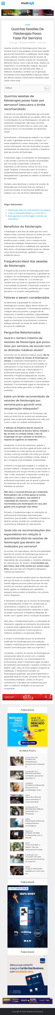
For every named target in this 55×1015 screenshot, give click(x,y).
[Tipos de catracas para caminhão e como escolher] (17, 799)
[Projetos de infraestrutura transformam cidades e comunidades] (17, 761)
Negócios (29, 831)
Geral (27, 795)
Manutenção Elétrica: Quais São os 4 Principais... (34, 811)
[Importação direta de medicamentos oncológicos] (17, 822)
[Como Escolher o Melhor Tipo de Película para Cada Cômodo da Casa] (17, 846)
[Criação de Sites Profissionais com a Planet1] (17, 834)
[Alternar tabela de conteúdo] (45, 88)
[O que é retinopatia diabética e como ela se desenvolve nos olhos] (17, 870)
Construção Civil (31, 757)
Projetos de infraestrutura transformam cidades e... (34, 763)
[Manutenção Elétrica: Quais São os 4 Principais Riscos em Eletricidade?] (17, 810)
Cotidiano (29, 783)
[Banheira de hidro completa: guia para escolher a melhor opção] (17, 775)
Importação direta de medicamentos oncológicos (34, 823)
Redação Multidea (29, 43)
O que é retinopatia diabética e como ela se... (34, 871)
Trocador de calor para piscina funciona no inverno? (34, 859)
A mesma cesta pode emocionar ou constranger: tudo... (34, 787)
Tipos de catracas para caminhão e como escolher (33, 799)
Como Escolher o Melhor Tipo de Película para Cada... (34, 847)
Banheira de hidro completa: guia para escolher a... (34, 775)
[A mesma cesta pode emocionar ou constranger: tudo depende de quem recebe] (17, 787)
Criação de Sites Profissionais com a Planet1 (33, 835)
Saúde (27, 24)
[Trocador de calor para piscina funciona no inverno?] (17, 858)
